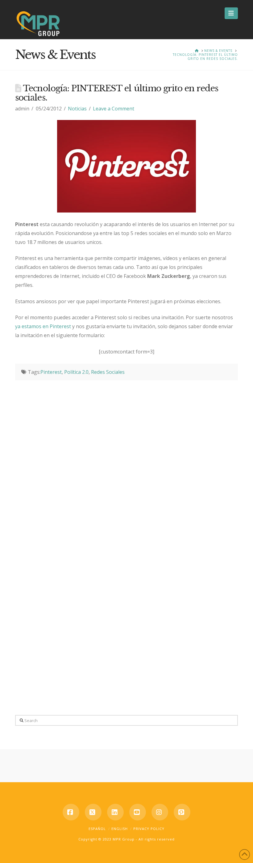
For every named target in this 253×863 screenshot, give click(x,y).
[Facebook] (71, 812)
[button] (231, 13)
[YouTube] (137, 812)
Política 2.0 (76, 372)
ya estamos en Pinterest (43, 326)
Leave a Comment (113, 108)
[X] (93, 812)
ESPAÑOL (97, 828)
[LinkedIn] (115, 812)
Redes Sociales (108, 372)
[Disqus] (126, 457)
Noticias (77, 108)
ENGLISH (119, 828)
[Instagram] (159, 812)
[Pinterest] (182, 812)
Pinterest (51, 372)
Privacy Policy (148, 828)
